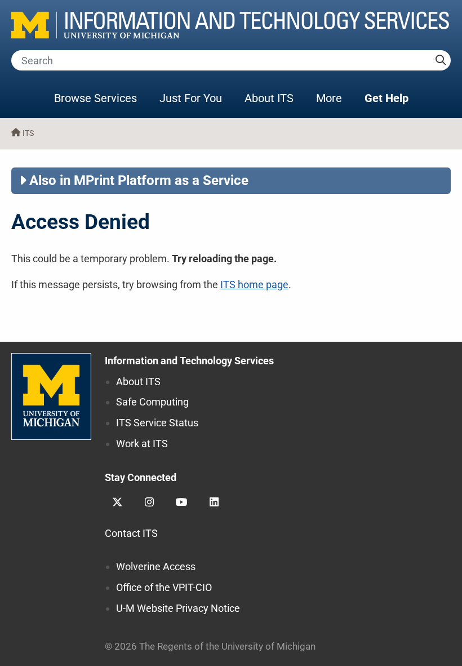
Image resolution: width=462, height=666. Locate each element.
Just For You (190, 98)
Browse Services (95, 98)
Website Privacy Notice (178, 608)
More (334, 98)
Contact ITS (131, 533)
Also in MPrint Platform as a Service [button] (138, 180)
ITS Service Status (157, 423)
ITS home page (254, 284)
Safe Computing (152, 402)
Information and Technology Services (189, 361)
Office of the (164, 587)
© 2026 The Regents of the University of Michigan (210, 646)
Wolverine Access (156, 566)
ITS (28, 133)
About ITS (269, 98)
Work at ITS (142, 443)
